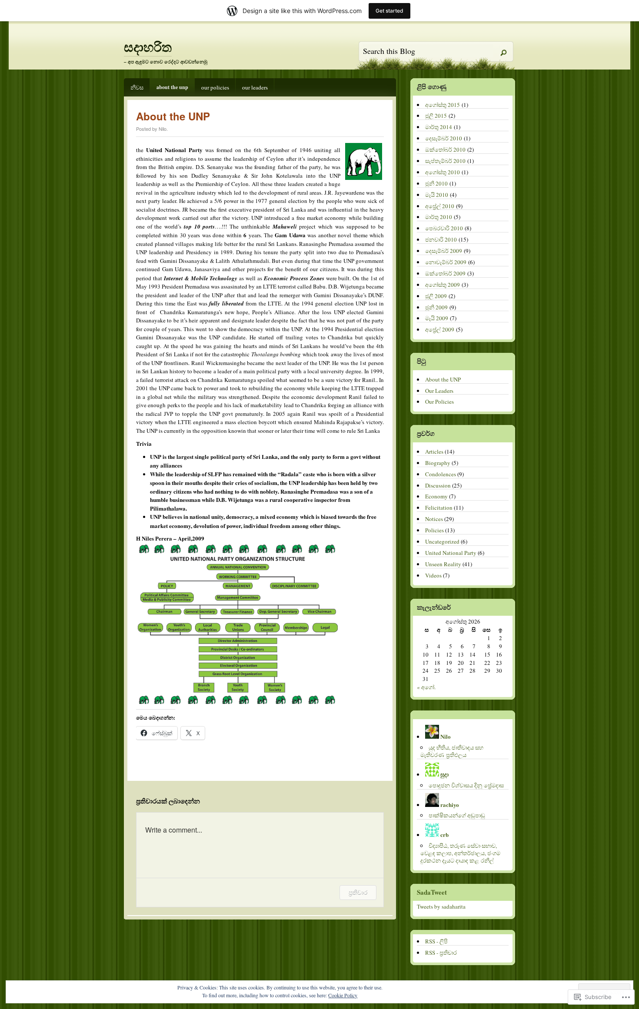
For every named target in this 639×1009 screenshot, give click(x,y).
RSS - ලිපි (436, 941)
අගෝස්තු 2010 (442, 172)
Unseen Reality (443, 564)
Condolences (440, 474)
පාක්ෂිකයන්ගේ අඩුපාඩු (457, 815)
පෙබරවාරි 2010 (444, 228)
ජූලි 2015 (436, 115)
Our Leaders (255, 87)
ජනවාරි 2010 (441, 239)
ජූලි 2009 (436, 296)
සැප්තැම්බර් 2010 (445, 161)
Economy (436, 496)
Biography (437, 463)
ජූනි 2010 (436, 183)
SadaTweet (432, 892)
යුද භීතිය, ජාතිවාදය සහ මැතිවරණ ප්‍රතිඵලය (451, 751)
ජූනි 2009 (436, 307)
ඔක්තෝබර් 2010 (445, 149)
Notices (434, 519)
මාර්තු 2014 (438, 127)
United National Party (450, 553)
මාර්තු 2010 (438, 217)
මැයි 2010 (436, 195)
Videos (433, 575)
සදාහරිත (148, 46)
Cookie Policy (342, 995)
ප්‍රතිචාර (358, 892)
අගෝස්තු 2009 (442, 285)
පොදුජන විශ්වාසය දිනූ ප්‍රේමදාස (466, 785)
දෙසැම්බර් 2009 (443, 251)
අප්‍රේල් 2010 (439, 206)
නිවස (136, 87)
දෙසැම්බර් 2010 (443, 138)
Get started (389, 10)
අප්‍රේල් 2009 (439, 329)
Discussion (438, 485)
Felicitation (439, 507)
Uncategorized (442, 541)
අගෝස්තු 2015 (442, 105)
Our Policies (215, 87)
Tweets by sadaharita (441, 906)
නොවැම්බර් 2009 (445, 262)
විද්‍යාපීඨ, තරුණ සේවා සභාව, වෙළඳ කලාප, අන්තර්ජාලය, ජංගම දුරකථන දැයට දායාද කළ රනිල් (460, 853)
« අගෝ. (426, 687)
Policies (434, 530)
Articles (434, 451)
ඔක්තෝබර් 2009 (445, 273)
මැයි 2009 (436, 318)
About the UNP (172, 87)
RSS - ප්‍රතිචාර (441, 952)
